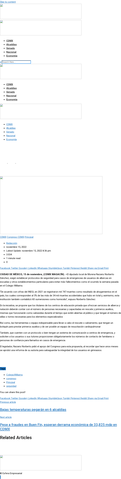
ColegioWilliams (14, 374)
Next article (6, 417)
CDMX (9, 40)
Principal (10, 382)
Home (3, 163)
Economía (11, 55)
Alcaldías (11, 44)
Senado (10, 48)
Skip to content (8, 1)
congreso (11, 378)
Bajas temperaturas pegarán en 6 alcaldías (33, 410)
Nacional (11, 52)
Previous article (8, 402)
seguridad (11, 386)
